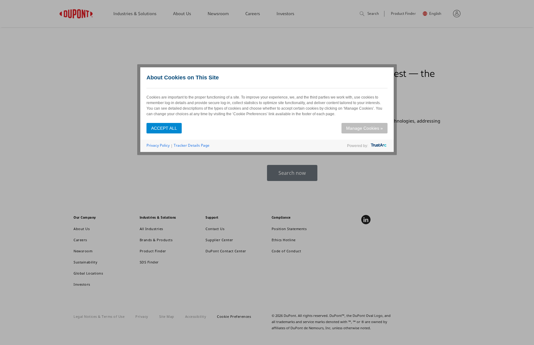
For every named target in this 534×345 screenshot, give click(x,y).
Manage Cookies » (364, 128)
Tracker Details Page (192, 145)
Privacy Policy (158, 145)
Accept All (164, 128)
